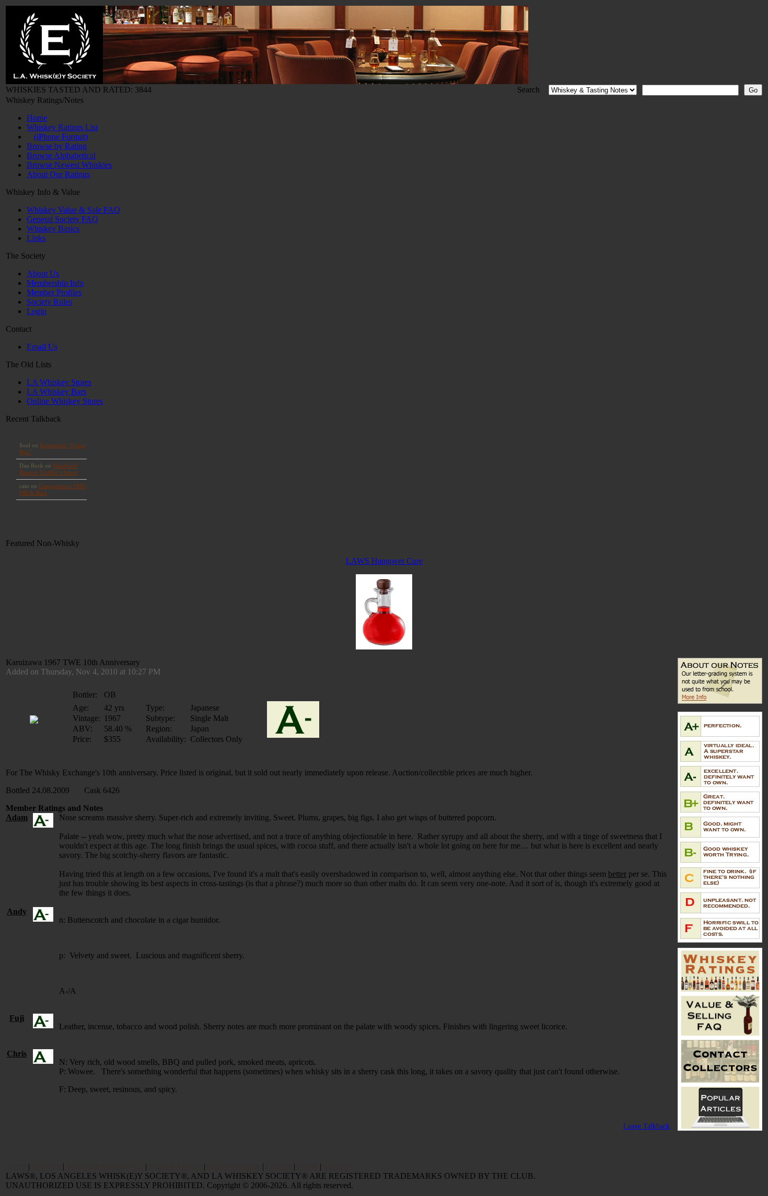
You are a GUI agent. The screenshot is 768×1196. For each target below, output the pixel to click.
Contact (279, 1166)
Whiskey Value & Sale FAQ (73, 209)
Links (36, 238)
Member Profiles (54, 292)
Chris (17, 1053)
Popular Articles (175, 1166)
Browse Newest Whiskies (69, 164)
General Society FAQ (62, 219)
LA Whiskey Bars (56, 391)
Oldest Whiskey (233, 1166)
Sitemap (336, 1166)
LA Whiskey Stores (59, 382)
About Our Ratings (58, 174)
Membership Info (55, 282)
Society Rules (49, 301)
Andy (17, 911)
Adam (17, 817)
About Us (43, 273)
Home (37, 117)
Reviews (46, 1166)
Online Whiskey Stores (65, 401)
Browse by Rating (57, 146)
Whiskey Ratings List (62, 127)
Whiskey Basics (53, 228)
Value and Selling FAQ (104, 1166)
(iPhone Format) (61, 136)
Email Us (42, 346)
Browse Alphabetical (61, 155)
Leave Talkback (646, 1126)
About (307, 1166)
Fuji (16, 1018)
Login (36, 311)
